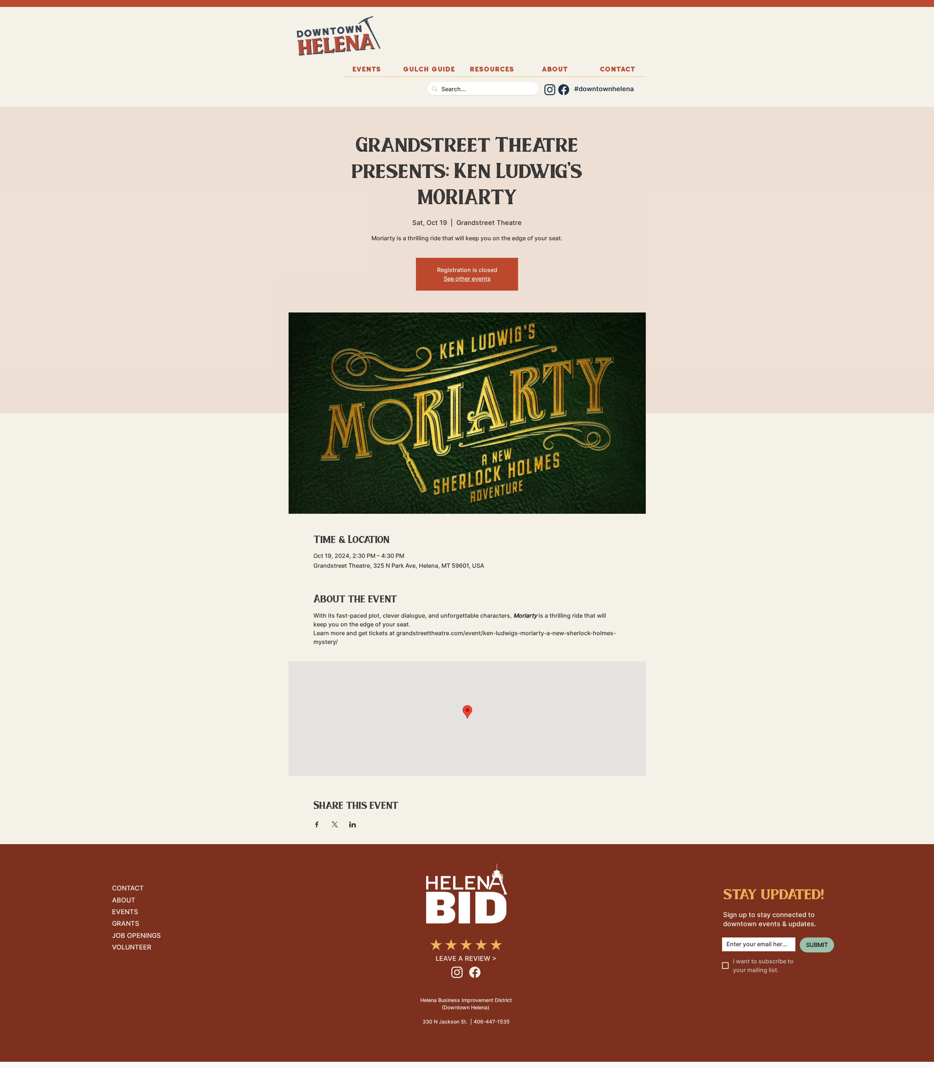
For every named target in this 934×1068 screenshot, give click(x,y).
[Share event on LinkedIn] (352, 824)
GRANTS (125, 923)
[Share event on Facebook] (316, 824)
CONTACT (128, 888)
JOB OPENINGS (136, 935)
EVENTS (125, 912)
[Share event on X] (334, 824)
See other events (467, 278)
